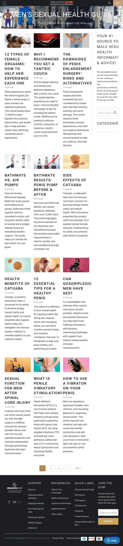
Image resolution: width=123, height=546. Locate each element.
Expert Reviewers (58, 509)
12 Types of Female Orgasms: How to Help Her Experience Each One (17, 68)
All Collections (81, 505)
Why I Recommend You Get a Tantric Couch (46, 64)
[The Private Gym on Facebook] (9, 502)
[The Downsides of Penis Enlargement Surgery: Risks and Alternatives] (76, 40)
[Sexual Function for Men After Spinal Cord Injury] (18, 365)
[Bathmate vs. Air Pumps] (18, 161)
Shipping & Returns (36, 503)
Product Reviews (82, 516)
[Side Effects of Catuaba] (76, 161)
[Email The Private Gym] (20, 502)
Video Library (56, 514)
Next (77, 468)
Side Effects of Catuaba (74, 180)
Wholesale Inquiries (36, 517)
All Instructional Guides (84, 489)
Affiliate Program (35, 523)
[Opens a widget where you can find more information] (112, 541)
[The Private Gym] (61, 3)
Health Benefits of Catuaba (17, 284)
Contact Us (32, 528)
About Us (32, 489)
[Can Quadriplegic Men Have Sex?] (76, 265)
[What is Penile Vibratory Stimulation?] (47, 365)
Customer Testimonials (61, 503)
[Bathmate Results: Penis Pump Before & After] (47, 161)
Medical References (59, 498)
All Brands (79, 511)
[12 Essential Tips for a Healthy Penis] (47, 265)
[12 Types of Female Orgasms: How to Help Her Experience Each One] (18, 40)
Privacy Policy (58, 538)
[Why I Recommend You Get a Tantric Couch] (47, 40)
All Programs (80, 500)
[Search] (109, 3)
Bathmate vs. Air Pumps (15, 180)
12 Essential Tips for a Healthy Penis (45, 288)
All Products (80, 495)
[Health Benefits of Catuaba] (18, 265)
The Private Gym (18, 538)
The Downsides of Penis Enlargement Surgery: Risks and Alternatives (77, 68)
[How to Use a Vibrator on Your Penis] (76, 365)
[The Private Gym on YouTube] (14, 502)
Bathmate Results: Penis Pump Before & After (46, 185)
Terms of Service (73, 538)
